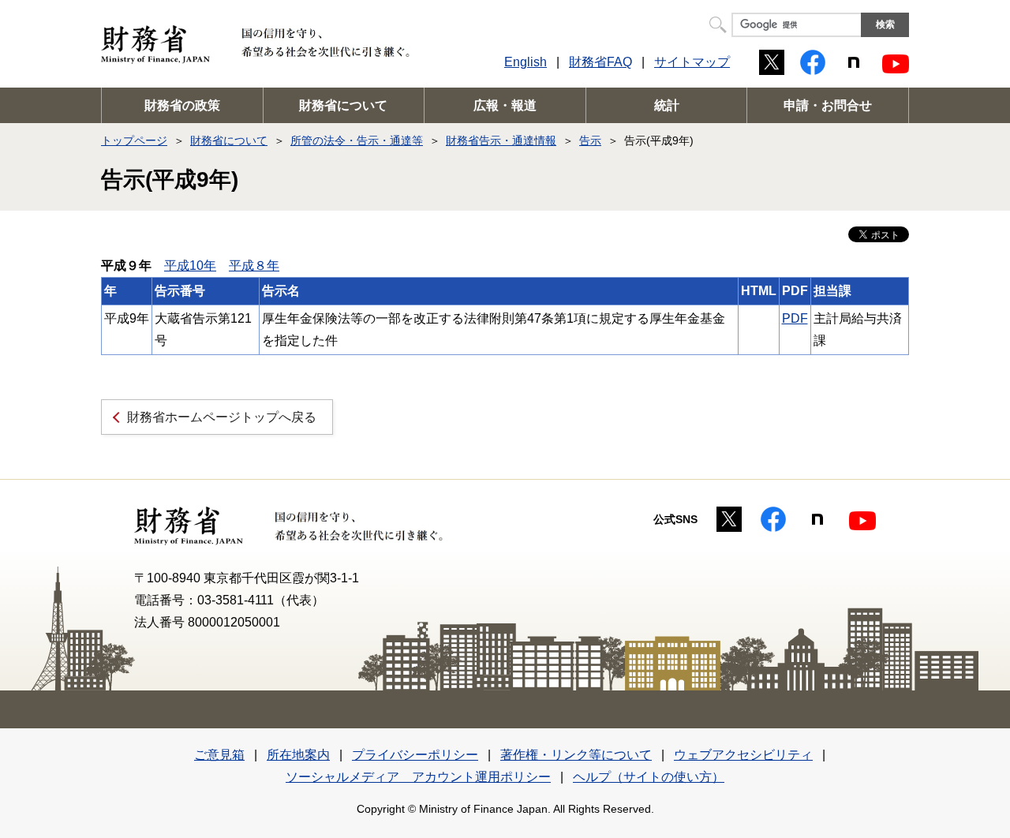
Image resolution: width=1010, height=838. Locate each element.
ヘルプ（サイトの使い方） (648, 777)
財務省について (343, 105)
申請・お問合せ (828, 105)
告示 (590, 140)
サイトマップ (692, 62)
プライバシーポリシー (415, 754)
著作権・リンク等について (576, 754)
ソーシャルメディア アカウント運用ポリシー (418, 777)
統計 (666, 105)
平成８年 (254, 265)
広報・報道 (505, 105)
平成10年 (190, 265)
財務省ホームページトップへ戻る (221, 417)
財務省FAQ (600, 62)
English (525, 62)
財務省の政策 (182, 105)
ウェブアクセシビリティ (743, 754)
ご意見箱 (219, 754)
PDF (795, 318)
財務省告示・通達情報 (501, 140)
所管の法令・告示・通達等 (356, 140)
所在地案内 (298, 754)
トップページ (134, 140)
